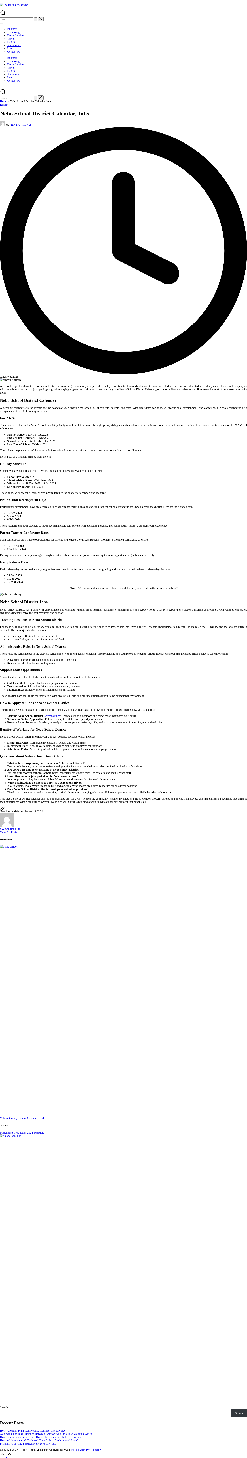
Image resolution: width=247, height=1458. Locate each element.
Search (4, 1407)
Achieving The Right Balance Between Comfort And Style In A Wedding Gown (46, 1433)
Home (3, 101)
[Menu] (1, 23)
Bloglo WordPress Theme (86, 1449)
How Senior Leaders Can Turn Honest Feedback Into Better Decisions (40, 1437)
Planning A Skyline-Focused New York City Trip (28, 1443)
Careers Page (52, 715)
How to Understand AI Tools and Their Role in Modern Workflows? (39, 1440)
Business (5, 104)
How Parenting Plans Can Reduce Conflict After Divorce (32, 1430)
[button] (35, 19)
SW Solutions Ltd (10, 828)
